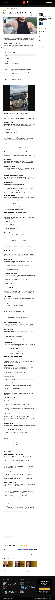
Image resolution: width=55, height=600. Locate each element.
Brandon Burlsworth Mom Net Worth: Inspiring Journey (47, 14)
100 (45, 28)
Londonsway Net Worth (21, 545)
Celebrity (40, 40)
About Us (36, 598)
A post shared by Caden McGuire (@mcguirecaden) (16, 541)
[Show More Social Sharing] (36, 15)
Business (40, 37)
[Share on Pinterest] (34, 15)
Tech (39, 48)
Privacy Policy (44, 592)
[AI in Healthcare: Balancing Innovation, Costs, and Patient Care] (22, 587)
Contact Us (50, 598)
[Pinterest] (1, 45)
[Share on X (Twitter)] (33, 15)
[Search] (51, 6)
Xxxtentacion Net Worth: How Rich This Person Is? (47, 23)
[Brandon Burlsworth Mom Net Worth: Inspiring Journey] (41, 14)
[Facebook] (1, 38)
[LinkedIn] (1, 43)
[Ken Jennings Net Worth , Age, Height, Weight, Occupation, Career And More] (31, 564)
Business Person (41, 39)
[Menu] (3, 6)
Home (7, 8)
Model (39, 43)
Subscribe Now (49, 2)
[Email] (1, 47)
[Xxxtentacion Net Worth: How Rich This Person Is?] (41, 23)
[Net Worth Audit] (27, 2)
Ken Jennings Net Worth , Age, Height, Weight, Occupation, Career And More (31, 569)
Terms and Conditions (45, 598)
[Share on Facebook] (31, 15)
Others (40, 44)
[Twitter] (1, 40)
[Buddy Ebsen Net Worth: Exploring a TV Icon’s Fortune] (8, 564)
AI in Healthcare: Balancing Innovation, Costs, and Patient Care (30, 587)
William (7, 15)
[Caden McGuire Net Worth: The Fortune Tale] (20, 25)
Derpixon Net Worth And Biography (47, 19)
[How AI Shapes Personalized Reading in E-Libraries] (22, 583)
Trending (40, 50)
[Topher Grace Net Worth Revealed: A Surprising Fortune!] (20, 564)
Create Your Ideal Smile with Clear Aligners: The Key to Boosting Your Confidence (29, 592)
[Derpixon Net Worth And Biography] (41, 19)
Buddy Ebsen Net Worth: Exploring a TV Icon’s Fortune (8, 568)
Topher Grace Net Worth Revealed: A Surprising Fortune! (19, 569)
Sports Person (41, 47)
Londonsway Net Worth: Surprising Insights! (27, 554)
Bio (39, 36)
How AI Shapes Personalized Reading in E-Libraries (29, 583)
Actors (40, 33)
